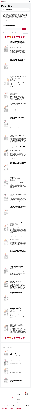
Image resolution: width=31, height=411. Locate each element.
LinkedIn (18, 396)
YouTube (18, 394)
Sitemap (11, 400)
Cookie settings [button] (4, 408)
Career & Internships (4, 391)
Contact (3, 394)
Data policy (11, 408)
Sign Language (11, 394)
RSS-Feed (18, 399)
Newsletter (18, 397)
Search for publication (9, 9)
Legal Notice (18, 408)
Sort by (25, 32)
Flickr (18, 402)
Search (24, 28)
